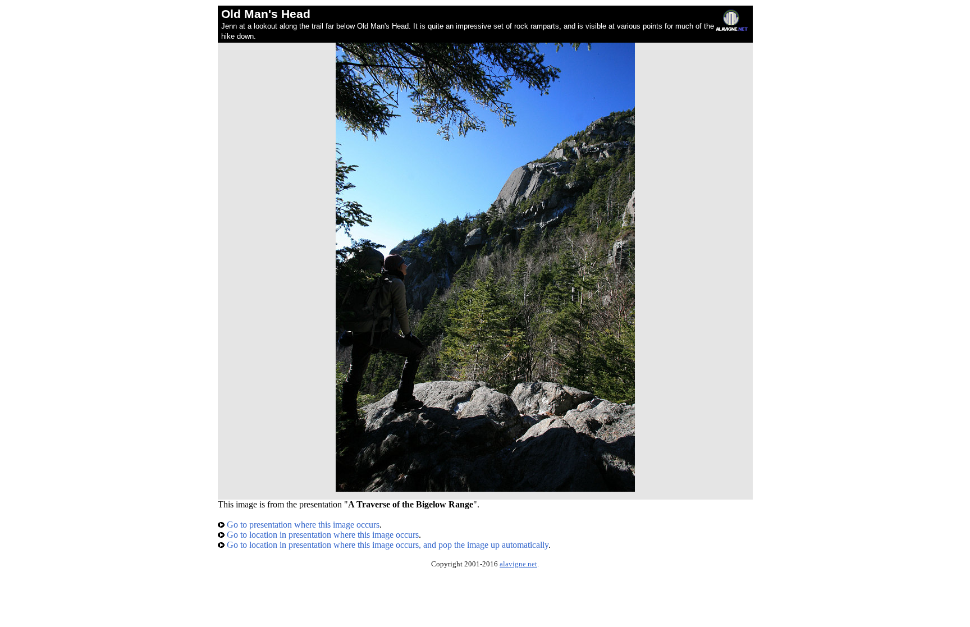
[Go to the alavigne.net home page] (732, 28)
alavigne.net (518, 564)
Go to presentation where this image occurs (302, 524)
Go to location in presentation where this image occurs (322, 534)
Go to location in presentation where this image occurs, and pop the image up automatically (386, 545)
